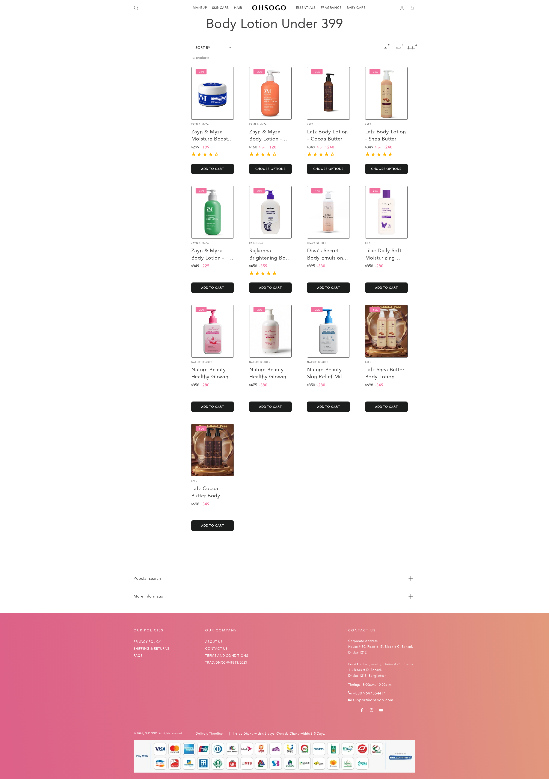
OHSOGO (151, 733)
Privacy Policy (147, 641)
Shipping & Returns (151, 648)
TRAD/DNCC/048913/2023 (226, 662)
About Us (214, 641)
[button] (136, 8)
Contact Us (216, 648)
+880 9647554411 (369, 693)
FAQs (138, 655)
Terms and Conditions (226, 655)
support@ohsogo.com (373, 700)
